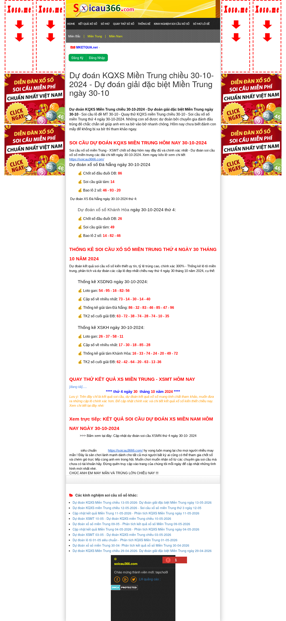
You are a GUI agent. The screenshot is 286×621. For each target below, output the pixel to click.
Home (71, 24)
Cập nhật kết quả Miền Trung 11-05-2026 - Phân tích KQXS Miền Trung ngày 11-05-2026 (136, 513)
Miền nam (115, 36)
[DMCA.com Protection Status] (124, 587)
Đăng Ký (77, 57)
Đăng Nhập (97, 57)
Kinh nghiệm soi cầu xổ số (171, 24)
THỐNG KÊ (144, 24)
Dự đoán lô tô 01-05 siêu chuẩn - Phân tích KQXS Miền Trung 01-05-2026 (125, 540)
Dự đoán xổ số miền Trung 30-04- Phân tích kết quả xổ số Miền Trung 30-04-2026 (131, 545)
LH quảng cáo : (150, 579)
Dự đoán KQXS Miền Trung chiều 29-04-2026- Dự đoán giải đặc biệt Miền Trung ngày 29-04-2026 (142, 550)
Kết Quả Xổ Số (87, 24)
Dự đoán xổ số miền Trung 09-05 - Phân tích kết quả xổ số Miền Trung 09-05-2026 (131, 524)
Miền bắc (74, 36)
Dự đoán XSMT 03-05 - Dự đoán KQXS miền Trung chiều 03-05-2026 (122, 534)
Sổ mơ (105, 24)
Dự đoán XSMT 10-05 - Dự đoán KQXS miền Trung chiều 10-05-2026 (122, 518)
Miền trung (95, 36)
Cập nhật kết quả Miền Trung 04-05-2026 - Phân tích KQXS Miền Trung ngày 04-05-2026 (136, 529)
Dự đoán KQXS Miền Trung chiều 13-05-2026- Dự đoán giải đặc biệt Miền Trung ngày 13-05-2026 (142, 502)
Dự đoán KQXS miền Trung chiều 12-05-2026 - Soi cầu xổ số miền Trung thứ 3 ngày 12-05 (137, 507)
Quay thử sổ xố (123, 24)
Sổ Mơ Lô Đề (201, 24)
